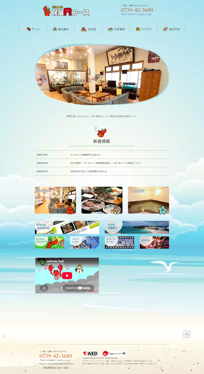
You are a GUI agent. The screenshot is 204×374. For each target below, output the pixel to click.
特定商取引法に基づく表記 (55, 367)
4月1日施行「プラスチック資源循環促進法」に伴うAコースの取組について (105, 162)
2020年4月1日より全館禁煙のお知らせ (88, 171)
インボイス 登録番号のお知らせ (85, 154)
